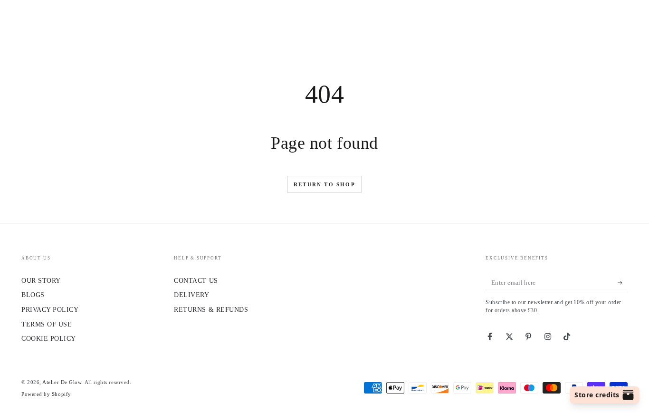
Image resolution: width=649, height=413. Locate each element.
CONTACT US (196, 280)
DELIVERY (191, 294)
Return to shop (324, 184)
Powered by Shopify (46, 394)
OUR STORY (41, 280)
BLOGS (33, 294)
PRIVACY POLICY (50, 309)
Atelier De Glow (61, 382)
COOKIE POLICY (48, 338)
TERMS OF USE (46, 324)
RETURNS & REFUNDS (211, 309)
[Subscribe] (623, 282)
